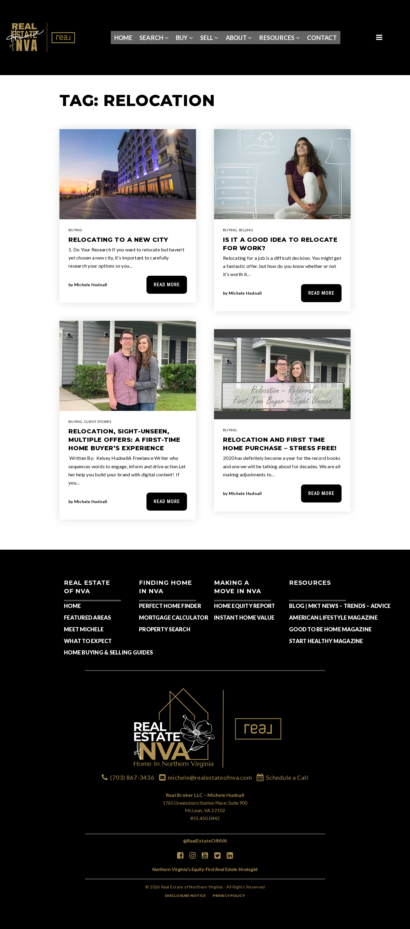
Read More (167, 284)
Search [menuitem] (152, 37)
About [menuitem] (237, 37)
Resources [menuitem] (277, 37)
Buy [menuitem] (182, 37)
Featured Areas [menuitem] (87, 617)
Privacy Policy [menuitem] (229, 895)
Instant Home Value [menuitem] (244, 617)
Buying (75, 230)
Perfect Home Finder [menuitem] (170, 606)
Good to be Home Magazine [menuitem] (330, 629)
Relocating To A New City (118, 239)
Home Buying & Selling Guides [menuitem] (108, 652)
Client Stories (97, 421)
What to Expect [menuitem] (88, 641)
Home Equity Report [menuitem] (244, 606)
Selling (246, 230)
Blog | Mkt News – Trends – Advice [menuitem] (339, 606)
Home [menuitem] (123, 37)
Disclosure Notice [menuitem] (185, 895)
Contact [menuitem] (322, 37)
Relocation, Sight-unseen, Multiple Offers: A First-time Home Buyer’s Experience (124, 440)
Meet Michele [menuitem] (84, 629)
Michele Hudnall (90, 284)
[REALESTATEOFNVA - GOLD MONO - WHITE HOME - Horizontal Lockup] (41, 37)
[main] (205, 312)
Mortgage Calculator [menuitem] (173, 617)
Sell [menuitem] (207, 37)
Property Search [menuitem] (164, 629)
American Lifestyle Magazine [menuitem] (333, 617)
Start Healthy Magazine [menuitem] (326, 641)
